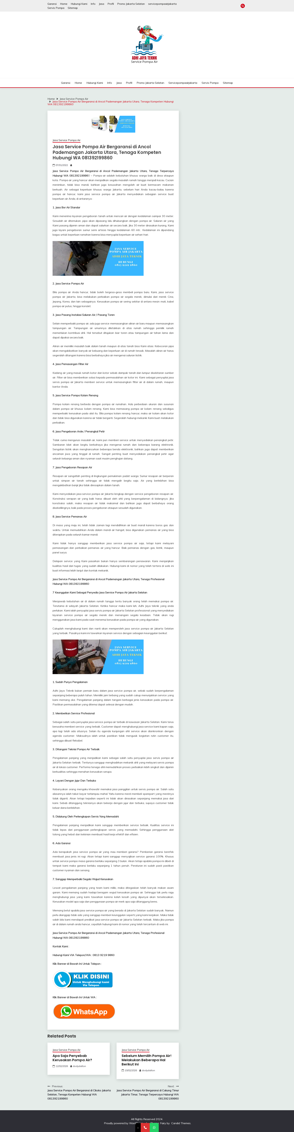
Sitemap (73, 8)
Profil (111, 3)
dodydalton (79, 1066)
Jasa (101, 3)
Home (63, 3)
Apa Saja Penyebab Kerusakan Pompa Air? (72, 1057)
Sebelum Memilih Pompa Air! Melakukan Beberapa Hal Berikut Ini (147, 1060)
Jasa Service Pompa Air (66, 140)
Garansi (52, 3)
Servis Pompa (55, 8)
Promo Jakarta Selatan (131, 3)
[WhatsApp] (154, 1127)
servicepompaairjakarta (162, 3)
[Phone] (145, 1127)
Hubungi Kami (79, 3)
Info (93, 3)
